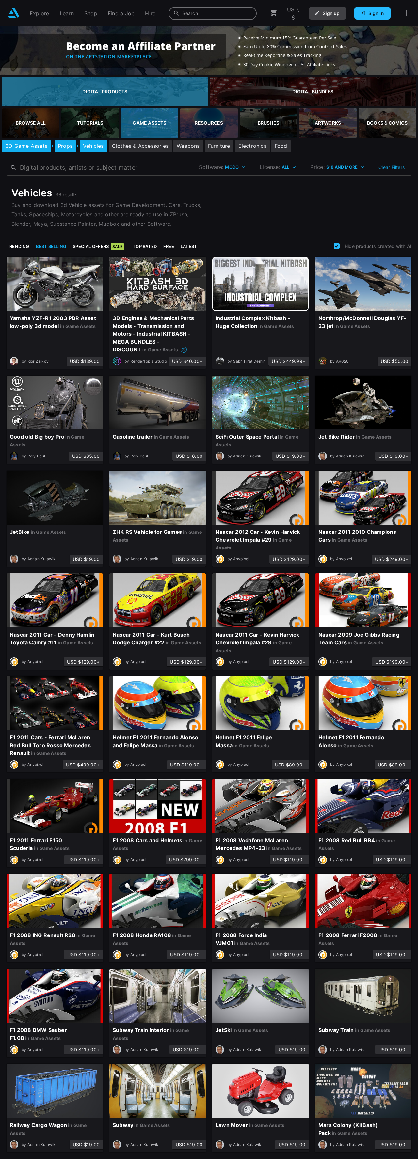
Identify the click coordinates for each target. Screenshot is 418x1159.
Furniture (219, 146)
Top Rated (145, 246)
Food (281, 146)
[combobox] (213, 13)
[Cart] (274, 13)
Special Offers (97, 246)
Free (168, 246)
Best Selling (51, 246)
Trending (18, 246)
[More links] (406, 13)
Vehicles (93, 146)
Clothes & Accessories (140, 146)
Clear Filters (391, 167)
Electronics (252, 146)
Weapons (188, 146)
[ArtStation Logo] (13, 13)
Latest (189, 246)
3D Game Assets (26, 146)
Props (65, 146)
